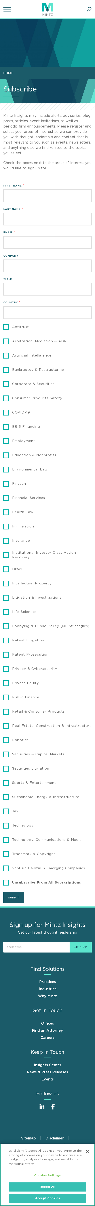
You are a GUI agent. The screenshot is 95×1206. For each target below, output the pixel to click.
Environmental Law (30, 469)
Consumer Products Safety (37, 398)
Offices (47, 1023)
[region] (47, 1175)
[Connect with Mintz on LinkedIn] (42, 1109)
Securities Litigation (30, 768)
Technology (23, 825)
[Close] (87, 1151)
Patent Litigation (28, 640)
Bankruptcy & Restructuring (38, 369)
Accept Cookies (47, 1198)
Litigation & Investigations (36, 597)
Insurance (21, 540)
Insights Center (47, 1065)
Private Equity (25, 683)
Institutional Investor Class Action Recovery (44, 555)
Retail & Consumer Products (38, 711)
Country (10, 302)
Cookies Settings (47, 1175)
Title (7, 279)
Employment (23, 441)
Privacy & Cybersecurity (34, 669)
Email (8, 232)
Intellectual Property (32, 583)
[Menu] (7, 9)
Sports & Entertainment (34, 782)
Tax (15, 811)
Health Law (22, 512)
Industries (48, 989)
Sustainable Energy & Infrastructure (45, 797)
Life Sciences (24, 612)
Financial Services (28, 498)
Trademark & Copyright (33, 854)
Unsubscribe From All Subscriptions (46, 882)
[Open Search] (89, 9)
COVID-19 (21, 412)
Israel (17, 569)
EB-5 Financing (26, 426)
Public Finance (25, 697)
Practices (47, 982)
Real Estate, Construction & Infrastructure (52, 726)
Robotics (20, 740)
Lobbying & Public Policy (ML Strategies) (50, 626)
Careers (47, 1038)
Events (48, 1079)
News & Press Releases (47, 1072)
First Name (12, 185)
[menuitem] (9, 73)
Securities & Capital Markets (38, 754)
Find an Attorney (47, 1030)
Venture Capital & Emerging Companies (48, 868)
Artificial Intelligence (31, 355)
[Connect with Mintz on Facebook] (53, 1109)
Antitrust (20, 327)
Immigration (23, 526)
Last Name (12, 209)
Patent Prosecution (30, 654)
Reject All (47, 1187)
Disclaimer (55, 1138)
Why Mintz (47, 996)
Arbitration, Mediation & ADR (39, 341)
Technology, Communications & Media (47, 839)
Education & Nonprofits (34, 455)
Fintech (19, 483)
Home (8, 73)
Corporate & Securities (33, 384)
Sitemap (28, 1138)
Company (10, 256)
